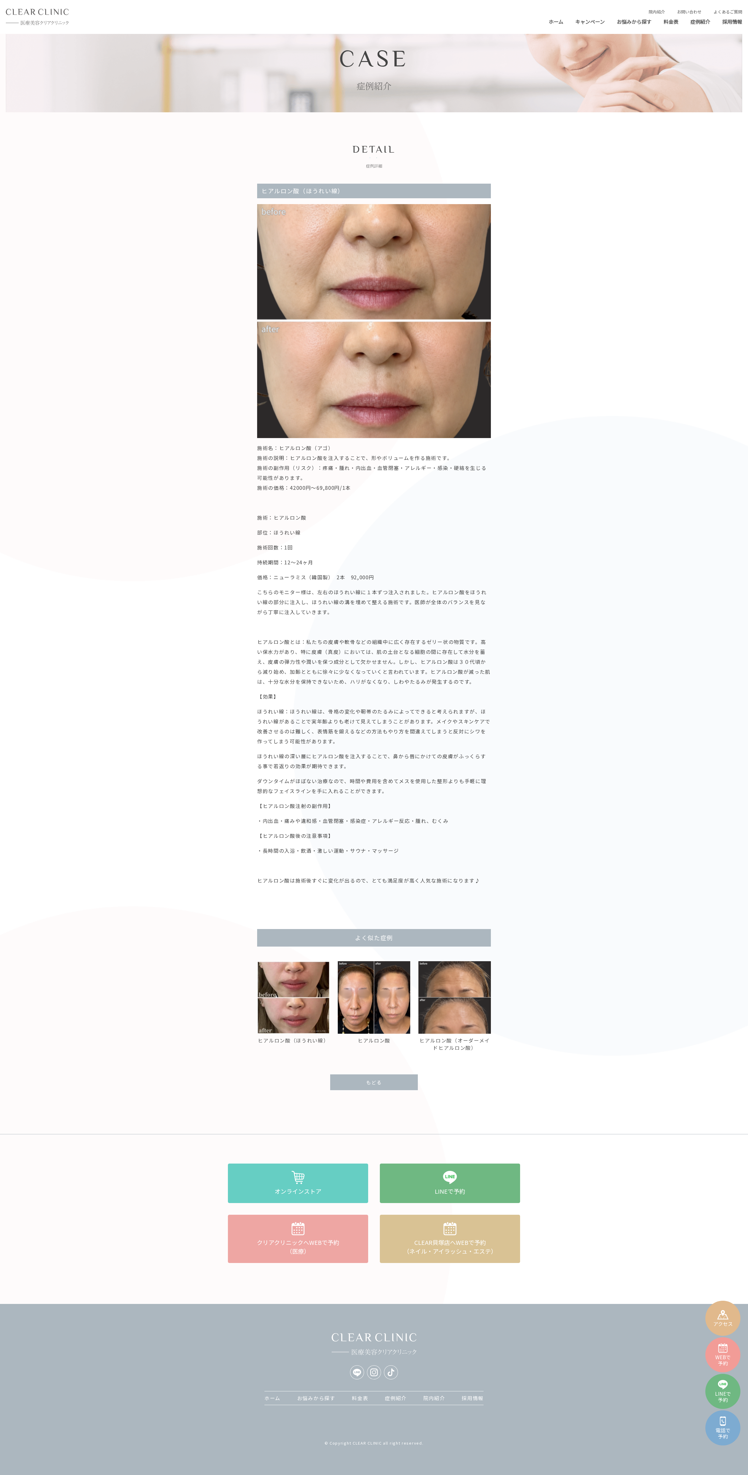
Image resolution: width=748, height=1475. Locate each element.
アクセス (723, 1323)
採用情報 (732, 21)
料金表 (671, 21)
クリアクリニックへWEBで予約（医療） (298, 1246)
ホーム (556, 21)
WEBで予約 (723, 1360)
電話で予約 (723, 1433)
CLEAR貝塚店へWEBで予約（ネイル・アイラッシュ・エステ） (450, 1246)
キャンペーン (590, 21)
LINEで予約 (723, 1396)
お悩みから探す (634, 21)
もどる (374, 1082)
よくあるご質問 (728, 12)
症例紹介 (700, 21)
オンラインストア (298, 1191)
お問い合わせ (689, 12)
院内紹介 (657, 12)
